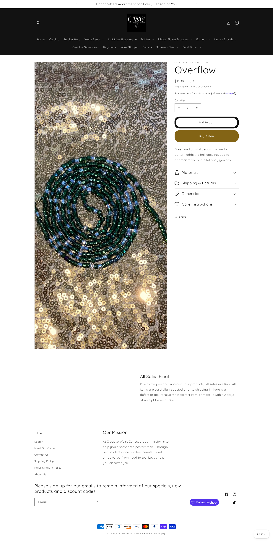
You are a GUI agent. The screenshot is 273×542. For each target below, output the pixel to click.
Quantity (180, 100)
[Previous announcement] (76, 4)
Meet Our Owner (45, 448)
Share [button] (182, 216)
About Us (40, 474)
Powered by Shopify (154, 533)
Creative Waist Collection (130, 533)
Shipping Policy (44, 461)
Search (38, 441)
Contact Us (41, 455)
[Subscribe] (97, 502)
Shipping (180, 86)
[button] (38, 23)
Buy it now (206, 136)
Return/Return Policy (47, 468)
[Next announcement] (197, 4)
